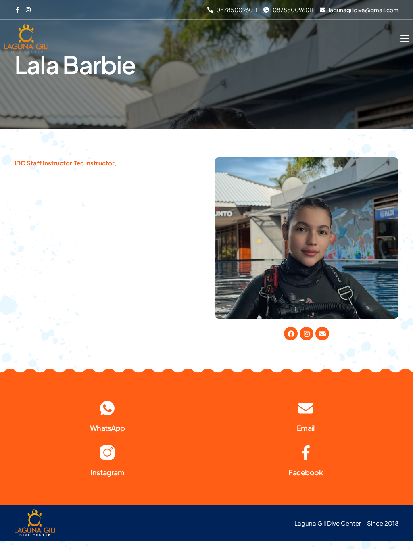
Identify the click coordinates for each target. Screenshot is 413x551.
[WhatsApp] (107, 408)
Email (306, 427)
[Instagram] (306, 333)
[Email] (305, 408)
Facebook (305, 472)
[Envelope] (322, 333)
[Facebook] (291, 333)
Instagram (107, 472)
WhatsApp (107, 427)
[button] (404, 38)
